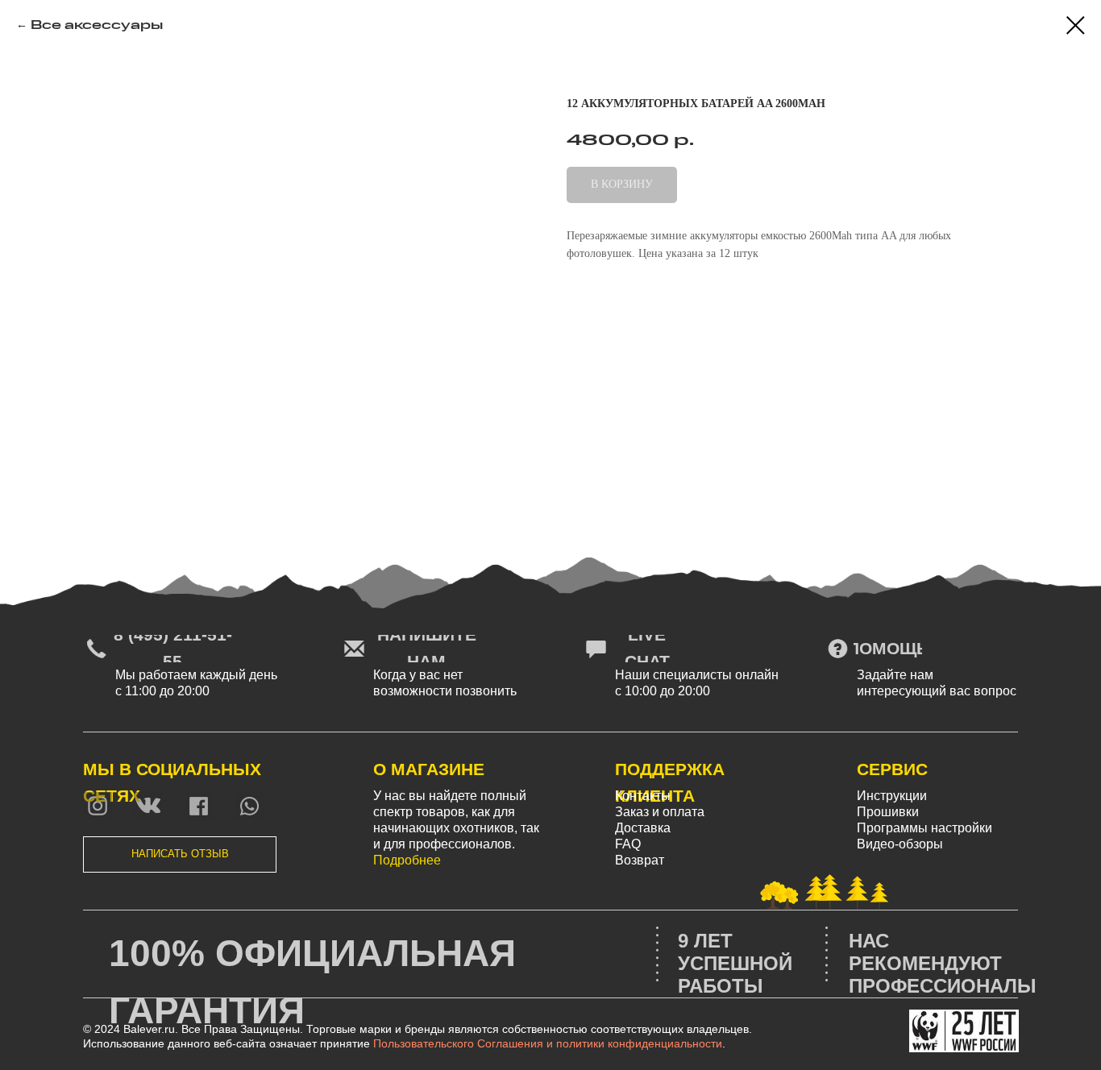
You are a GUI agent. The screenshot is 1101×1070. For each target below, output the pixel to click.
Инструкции (892, 795)
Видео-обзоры (900, 844)
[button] (179, 854)
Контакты (643, 795)
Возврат (639, 860)
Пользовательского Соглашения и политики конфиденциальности (547, 1043)
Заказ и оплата (659, 812)
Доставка (643, 828)
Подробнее (407, 860)
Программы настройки (924, 828)
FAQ (628, 844)
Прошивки (888, 812)
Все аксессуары (97, 24)
